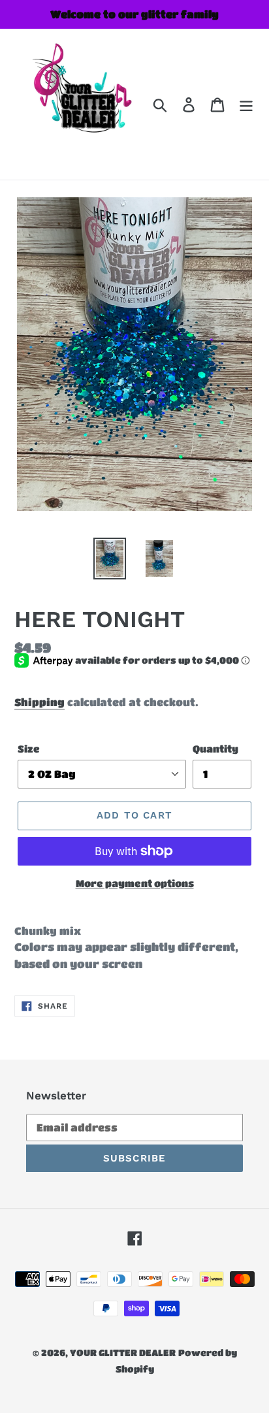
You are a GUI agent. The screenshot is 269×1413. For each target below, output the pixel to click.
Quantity (215, 749)
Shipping (39, 702)
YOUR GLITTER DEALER (123, 1352)
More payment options (135, 883)
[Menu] (246, 104)
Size (29, 749)
